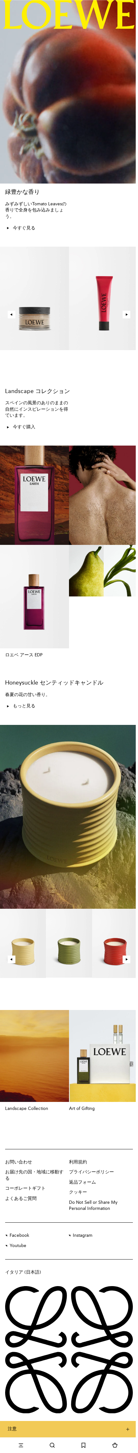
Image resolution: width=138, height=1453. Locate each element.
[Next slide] (126, 314)
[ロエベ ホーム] (69, 14)
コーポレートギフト (25, 1188)
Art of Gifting (82, 1108)
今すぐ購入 (24, 427)
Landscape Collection (26, 1108)
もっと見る (24, 706)
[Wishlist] (83, 1445)
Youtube (18, 1246)
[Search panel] (52, 1445)
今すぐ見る (24, 228)
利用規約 (78, 1162)
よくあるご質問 (21, 1198)
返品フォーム (82, 1182)
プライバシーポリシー (91, 1172)
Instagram (82, 1235)
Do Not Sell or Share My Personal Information (93, 1205)
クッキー (78, 1192)
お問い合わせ (18, 1162)
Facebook (19, 1235)
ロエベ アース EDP (24, 655)
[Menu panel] (21, 1445)
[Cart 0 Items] (115, 1445)
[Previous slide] (11, 314)
